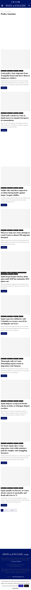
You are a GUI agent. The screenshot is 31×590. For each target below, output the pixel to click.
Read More (15, 588)
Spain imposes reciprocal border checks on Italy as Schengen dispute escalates (15, 405)
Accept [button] (20, 586)
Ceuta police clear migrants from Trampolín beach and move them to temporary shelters (15, 75)
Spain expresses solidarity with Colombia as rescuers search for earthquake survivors (14, 321)
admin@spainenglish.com (18, 576)
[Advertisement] (15, 32)
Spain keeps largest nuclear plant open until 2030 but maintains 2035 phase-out (15, 279)
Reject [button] (26, 586)
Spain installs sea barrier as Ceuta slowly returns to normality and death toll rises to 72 (15, 493)
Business (8, 272)
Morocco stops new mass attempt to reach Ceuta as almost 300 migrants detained (15, 235)
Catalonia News (9, 70)
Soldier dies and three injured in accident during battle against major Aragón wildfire (14, 192)
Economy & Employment (22, 272)
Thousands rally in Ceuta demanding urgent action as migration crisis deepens (12, 363)
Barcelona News (3, 70)
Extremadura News (4, 274)
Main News (21, 70)
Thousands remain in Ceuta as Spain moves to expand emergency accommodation (15, 118)
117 (12, 510)
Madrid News (16, 70)
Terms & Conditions (16, 561)
